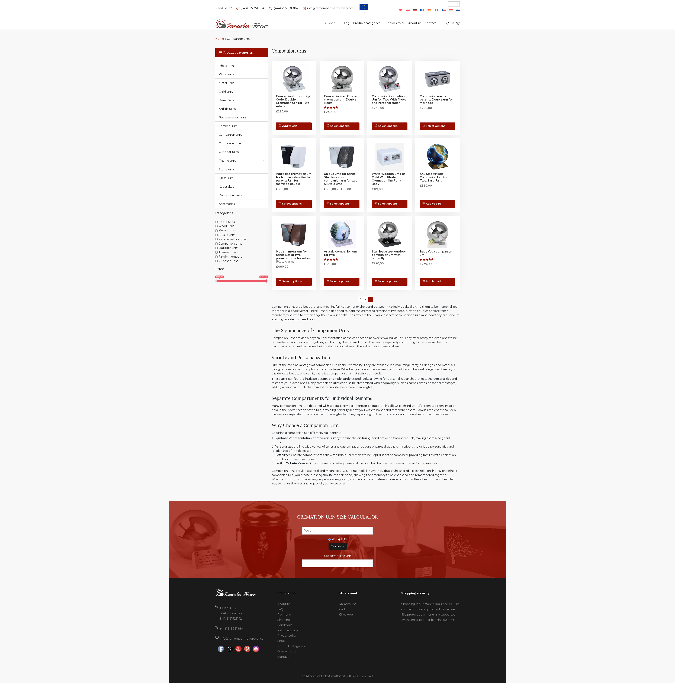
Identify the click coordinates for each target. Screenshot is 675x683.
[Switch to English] (400, 10)
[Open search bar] (448, 23)
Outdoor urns (229, 152)
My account (347, 604)
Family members (230, 256)
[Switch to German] (415, 10)
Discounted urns (230, 195)
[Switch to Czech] (443, 10)
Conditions (284, 625)
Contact (430, 23)
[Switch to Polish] (407, 10)
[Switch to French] (422, 10)
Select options (339, 126)
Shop (331, 23)
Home (219, 38)
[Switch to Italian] (436, 10)
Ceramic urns (228, 126)
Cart (342, 609)
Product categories (366, 23)
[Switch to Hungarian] (451, 10)
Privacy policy (287, 635)
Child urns (226, 91)
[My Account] (453, 23)
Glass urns (226, 178)
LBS (344, 539)
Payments (284, 614)
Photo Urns (227, 65)
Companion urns (230, 134)
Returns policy (287, 630)
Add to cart (289, 126)
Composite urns (230, 143)
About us (414, 23)
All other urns (228, 261)
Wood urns (226, 74)
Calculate (337, 546)
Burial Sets (226, 100)
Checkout (346, 614)
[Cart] (458, 23)
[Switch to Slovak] (458, 10)
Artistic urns (227, 109)
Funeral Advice (394, 23)
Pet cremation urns (232, 117)
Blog (346, 23)
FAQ (280, 609)
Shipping (283, 620)
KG (333, 539)
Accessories (227, 204)
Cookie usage (286, 651)
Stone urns (226, 169)
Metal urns (226, 83)
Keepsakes (226, 186)
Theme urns (227, 160)
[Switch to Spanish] (429, 10)
